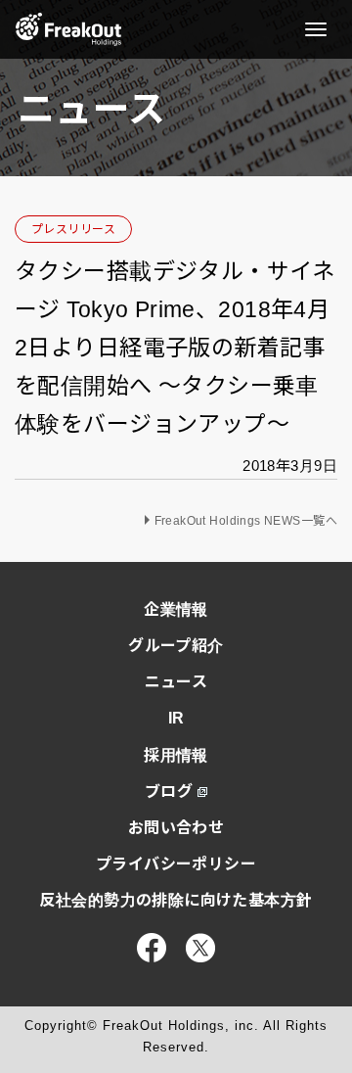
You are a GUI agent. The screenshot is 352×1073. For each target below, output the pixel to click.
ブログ (169, 791)
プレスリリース (73, 229)
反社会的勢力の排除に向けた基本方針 (175, 900)
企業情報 (176, 609)
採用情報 (176, 755)
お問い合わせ (176, 827)
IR (176, 718)
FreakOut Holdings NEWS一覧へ (246, 521)
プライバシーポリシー (176, 864)
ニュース (176, 682)
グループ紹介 (176, 645)
